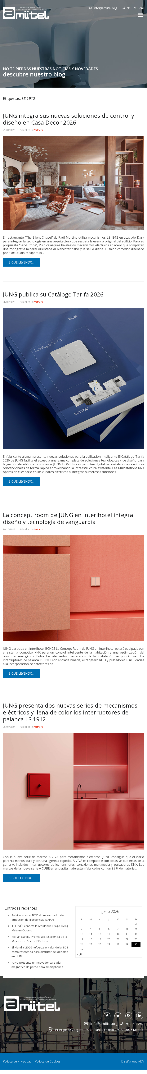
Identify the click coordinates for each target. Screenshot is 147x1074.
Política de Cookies (47, 1061)
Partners (38, 130)
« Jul (79, 954)
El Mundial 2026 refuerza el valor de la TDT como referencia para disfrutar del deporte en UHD (39, 951)
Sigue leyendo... (21, 262)
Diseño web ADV (132, 1061)
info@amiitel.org (105, 8)
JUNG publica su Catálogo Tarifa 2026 (53, 294)
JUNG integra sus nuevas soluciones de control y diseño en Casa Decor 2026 (68, 119)
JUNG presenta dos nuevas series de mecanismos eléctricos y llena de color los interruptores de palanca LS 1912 (70, 712)
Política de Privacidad (17, 1061)
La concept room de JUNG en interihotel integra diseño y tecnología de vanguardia (68, 518)
